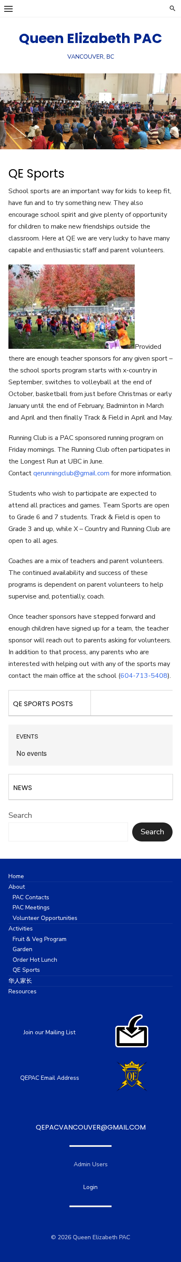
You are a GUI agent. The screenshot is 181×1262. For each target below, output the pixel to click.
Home (16, 876)
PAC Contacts (31, 897)
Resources (22, 991)
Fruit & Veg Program (40, 939)
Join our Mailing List (49, 1032)
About (16, 887)
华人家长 (20, 981)
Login (90, 1187)
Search (20, 815)
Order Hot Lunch (35, 960)
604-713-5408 (144, 675)
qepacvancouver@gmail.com (91, 1127)
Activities (20, 929)
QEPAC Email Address (49, 1078)
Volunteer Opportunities (45, 918)
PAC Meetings (31, 907)
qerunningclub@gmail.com (71, 473)
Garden (22, 949)
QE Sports (26, 970)
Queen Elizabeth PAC (90, 38)
